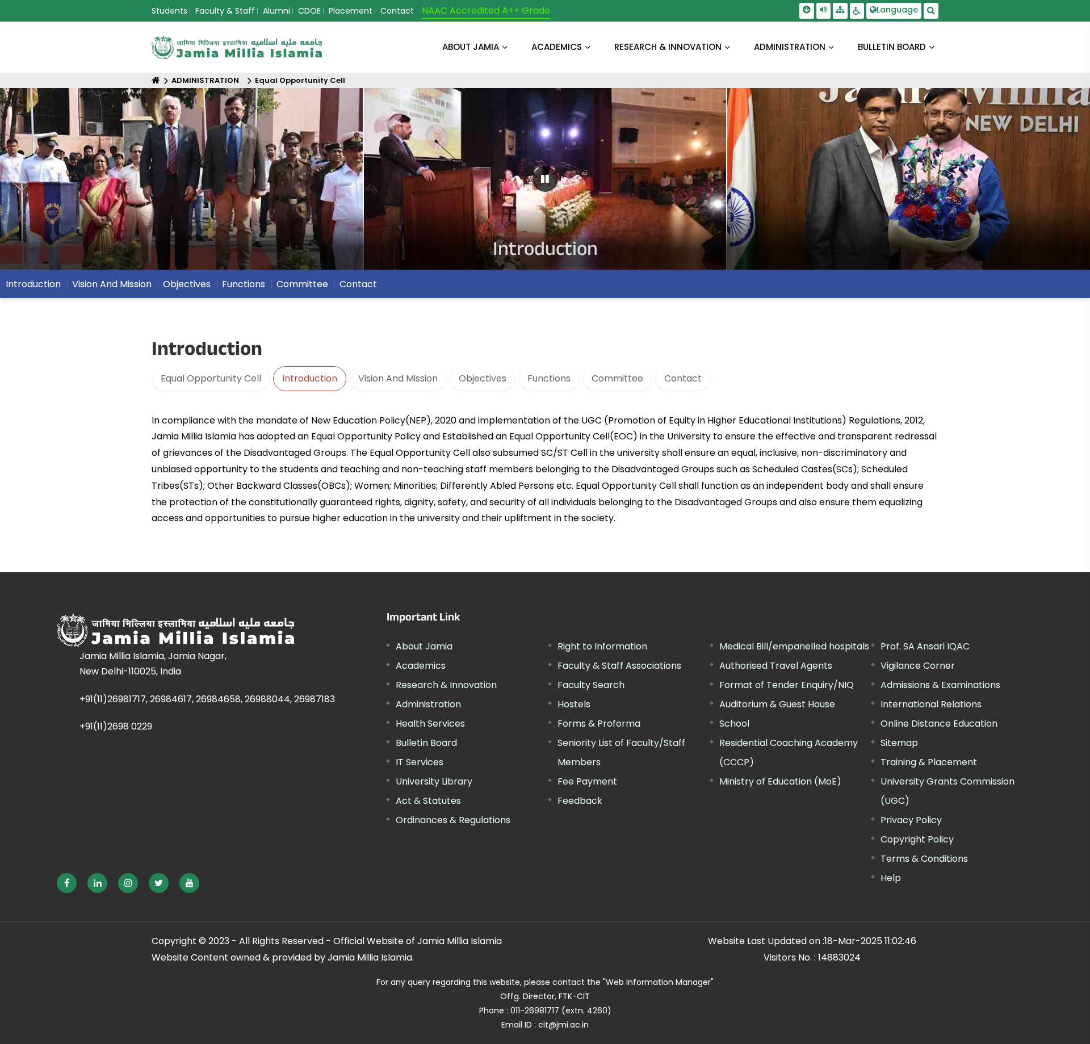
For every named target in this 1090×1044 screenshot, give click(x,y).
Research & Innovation (446, 684)
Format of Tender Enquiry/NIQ (786, 684)
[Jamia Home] (175, 630)
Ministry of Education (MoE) (780, 781)
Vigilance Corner (918, 665)
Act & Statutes (428, 800)
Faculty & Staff (225, 10)
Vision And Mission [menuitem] (112, 284)
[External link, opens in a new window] (67, 883)
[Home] (156, 80)
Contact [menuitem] (358, 284)
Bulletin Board (426, 742)
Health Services (430, 723)
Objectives (482, 378)
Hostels (573, 704)
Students (169, 10)
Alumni (276, 10)
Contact (397, 10)
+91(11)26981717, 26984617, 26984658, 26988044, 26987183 (207, 699)
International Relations (931, 704)
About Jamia (470, 47)
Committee (617, 378)
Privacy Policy (911, 820)
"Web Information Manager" (658, 982)
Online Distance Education (939, 723)
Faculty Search (590, 684)
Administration (428, 704)
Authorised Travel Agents (775, 665)
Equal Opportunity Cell (300, 80)
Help (891, 877)
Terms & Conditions (924, 858)
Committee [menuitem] (302, 284)
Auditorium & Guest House (777, 704)
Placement (350, 10)
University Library (434, 781)
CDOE (309, 10)
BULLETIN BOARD (892, 47)
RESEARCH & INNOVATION (668, 47)
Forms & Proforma (598, 723)
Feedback (579, 800)
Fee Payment (587, 781)
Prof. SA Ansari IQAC (925, 646)
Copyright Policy (917, 839)
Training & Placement (929, 762)
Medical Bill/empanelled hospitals (794, 646)
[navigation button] (55, 184)
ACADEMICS (556, 47)
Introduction (309, 378)
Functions (549, 378)
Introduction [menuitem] (33, 284)
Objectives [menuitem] (187, 284)
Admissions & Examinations (940, 684)
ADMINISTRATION (789, 47)
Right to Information (602, 646)
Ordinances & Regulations (453, 820)
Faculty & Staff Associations (619, 665)
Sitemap (899, 742)
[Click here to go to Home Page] (237, 47)
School (734, 723)
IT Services (419, 762)
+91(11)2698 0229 (115, 726)
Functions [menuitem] (243, 284)
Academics (421, 665)
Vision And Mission (398, 378)
